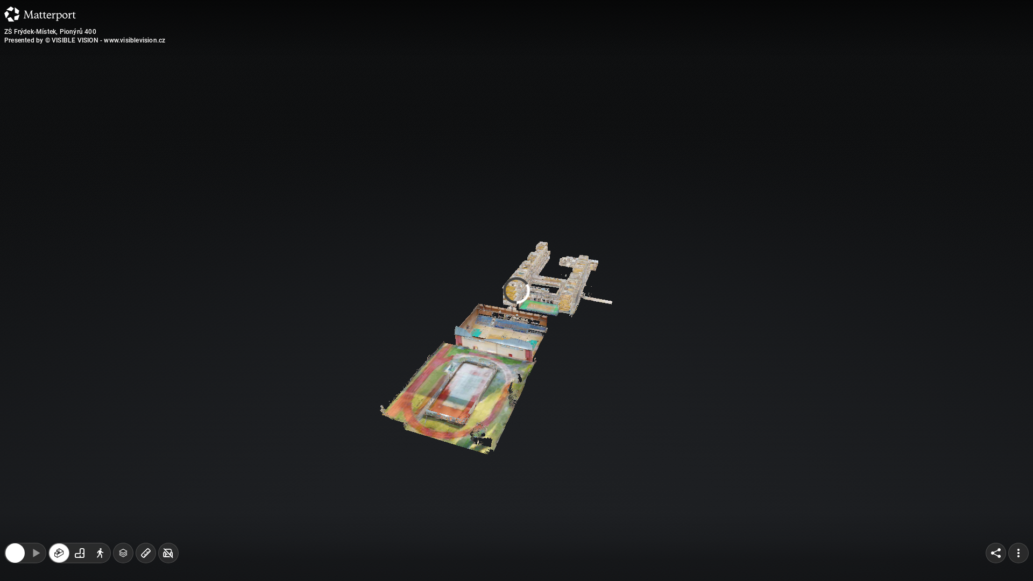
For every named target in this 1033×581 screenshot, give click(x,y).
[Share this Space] (996, 558)
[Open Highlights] (15, 558)
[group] (79, 558)
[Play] (35, 558)
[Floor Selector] (123, 558)
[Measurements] (146, 558)
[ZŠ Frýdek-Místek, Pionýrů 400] (516, 290)
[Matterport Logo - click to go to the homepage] (40, 14)
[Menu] (1018, 558)
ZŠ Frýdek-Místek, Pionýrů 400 (50, 32)
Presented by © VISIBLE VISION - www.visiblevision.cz (84, 40)
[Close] (608, 93)
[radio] (59, 558)
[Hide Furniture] (168, 558)
